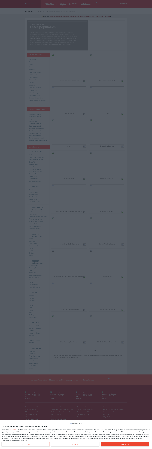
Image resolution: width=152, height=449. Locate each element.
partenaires (13, 429)
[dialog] (76, 434)
